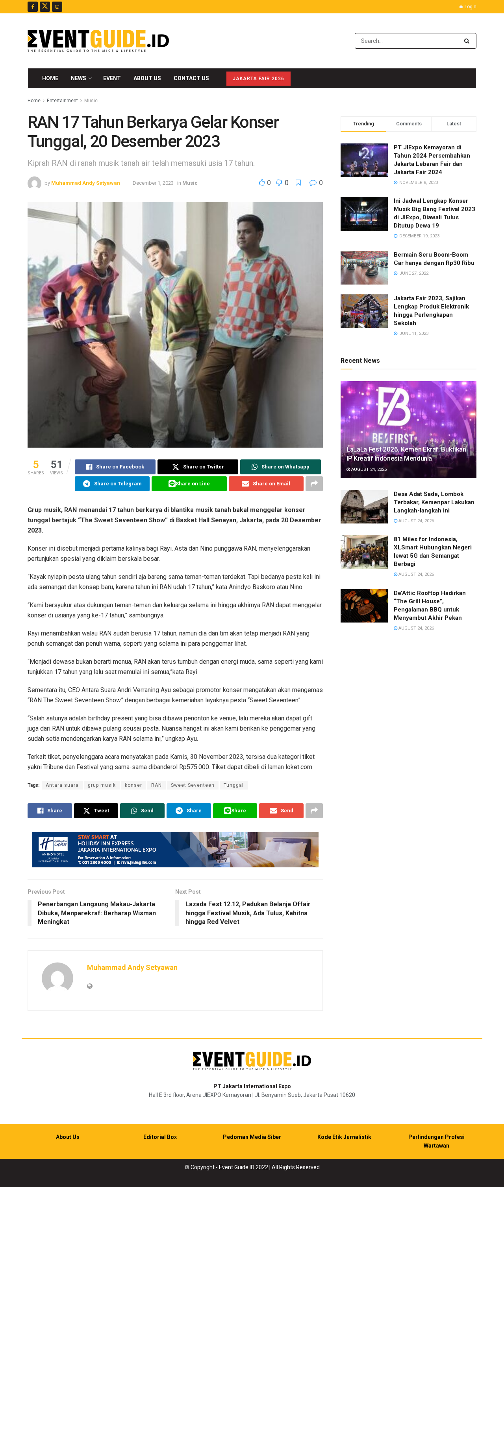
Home (50, 78)
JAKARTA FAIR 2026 (258, 78)
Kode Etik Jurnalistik (344, 1137)
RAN (156, 785)
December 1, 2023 (153, 183)
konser (133, 785)
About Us (147, 78)
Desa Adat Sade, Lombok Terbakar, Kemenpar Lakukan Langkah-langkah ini (434, 502)
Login (469, 6)
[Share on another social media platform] (314, 483)
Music (91, 100)
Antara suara (62, 785)
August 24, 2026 (368, 469)
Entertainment (62, 100)
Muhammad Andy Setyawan (85, 183)
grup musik (102, 785)
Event (112, 78)
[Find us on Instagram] (57, 6)
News (78, 78)
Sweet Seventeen (193, 785)
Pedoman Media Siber (252, 1137)
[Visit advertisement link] (175, 849)
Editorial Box (160, 1137)
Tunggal (234, 785)
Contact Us (191, 78)
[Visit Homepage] (98, 41)
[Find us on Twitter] (45, 6)
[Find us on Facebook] (33, 6)
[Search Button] (468, 41)
